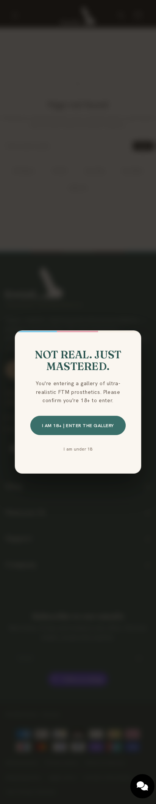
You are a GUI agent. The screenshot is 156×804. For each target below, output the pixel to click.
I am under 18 (78, 449)
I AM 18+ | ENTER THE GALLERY (78, 425)
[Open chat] (142, 786)
